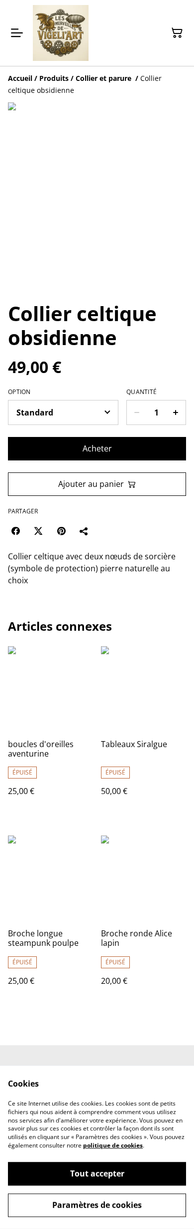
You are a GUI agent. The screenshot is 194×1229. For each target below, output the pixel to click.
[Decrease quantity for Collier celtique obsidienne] (136, 412)
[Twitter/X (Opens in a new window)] (38, 530)
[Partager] (84, 530)
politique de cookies (113, 1145)
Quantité (141, 392)
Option (19, 392)
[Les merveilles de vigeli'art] (61, 33)
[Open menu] (17, 33)
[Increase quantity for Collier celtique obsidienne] (176, 412)
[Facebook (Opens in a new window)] (15, 530)
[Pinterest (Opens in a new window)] (61, 530)
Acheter (97, 448)
